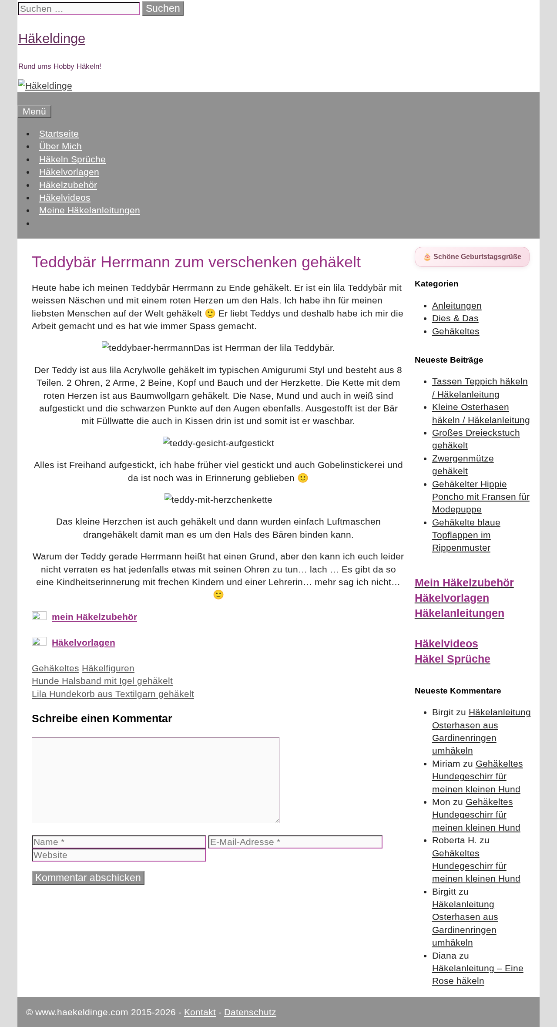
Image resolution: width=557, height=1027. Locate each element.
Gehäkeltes (55, 668)
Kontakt (200, 1012)
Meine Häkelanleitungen (89, 210)
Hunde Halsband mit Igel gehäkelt (102, 681)
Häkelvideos (65, 197)
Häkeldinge (51, 38)
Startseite (59, 133)
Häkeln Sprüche (72, 159)
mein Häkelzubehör (94, 617)
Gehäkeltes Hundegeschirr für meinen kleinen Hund (477, 776)
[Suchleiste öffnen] (21, 99)
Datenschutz (250, 1012)
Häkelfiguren (108, 668)
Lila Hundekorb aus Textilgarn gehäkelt (113, 694)
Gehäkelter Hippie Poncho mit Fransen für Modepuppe (481, 497)
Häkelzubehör (68, 185)
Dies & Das (455, 318)
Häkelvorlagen (69, 172)
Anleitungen (457, 305)
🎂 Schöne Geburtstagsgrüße (472, 256)
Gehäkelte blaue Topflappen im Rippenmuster (466, 535)
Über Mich (60, 146)
